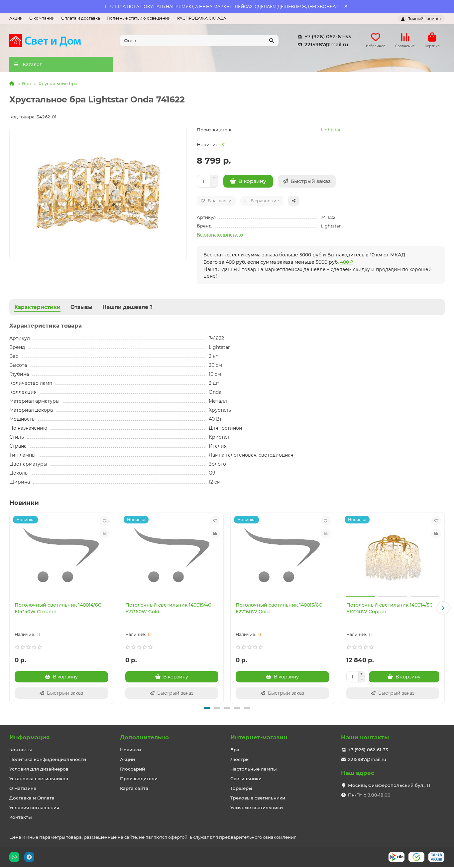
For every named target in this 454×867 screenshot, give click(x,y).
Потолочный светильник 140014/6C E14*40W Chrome (58, 608)
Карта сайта (134, 788)
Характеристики (37, 307)
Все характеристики (220, 234)
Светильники (246, 778)
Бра (26, 83)
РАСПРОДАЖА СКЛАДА (201, 18)
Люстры (240, 759)
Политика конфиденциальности (47, 759)
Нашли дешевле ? (127, 307)
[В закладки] (105, 521)
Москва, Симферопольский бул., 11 (389, 785)
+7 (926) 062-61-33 (327, 36)
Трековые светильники (257, 797)
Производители (139, 778)
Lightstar (331, 129)
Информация (29, 737)
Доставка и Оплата (32, 797)
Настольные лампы (253, 769)
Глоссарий (132, 769)
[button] (11, 608)
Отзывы (81, 307)
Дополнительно (144, 737)
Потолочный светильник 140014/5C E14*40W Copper (389, 608)
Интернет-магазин (258, 737)
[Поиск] (271, 40)
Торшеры (241, 788)
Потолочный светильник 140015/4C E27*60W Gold (168, 608)
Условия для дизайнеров (38, 769)
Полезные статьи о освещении (138, 18)
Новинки (130, 749)
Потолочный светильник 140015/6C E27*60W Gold (279, 608)
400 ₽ (346, 262)
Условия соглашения (34, 807)
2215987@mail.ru (326, 44)
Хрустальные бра (58, 83)
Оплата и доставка (80, 18)
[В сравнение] (105, 533)
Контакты (20, 749)
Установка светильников (38, 778)
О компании (42, 18)
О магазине (22, 788)
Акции (16, 18)
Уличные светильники (256, 807)
